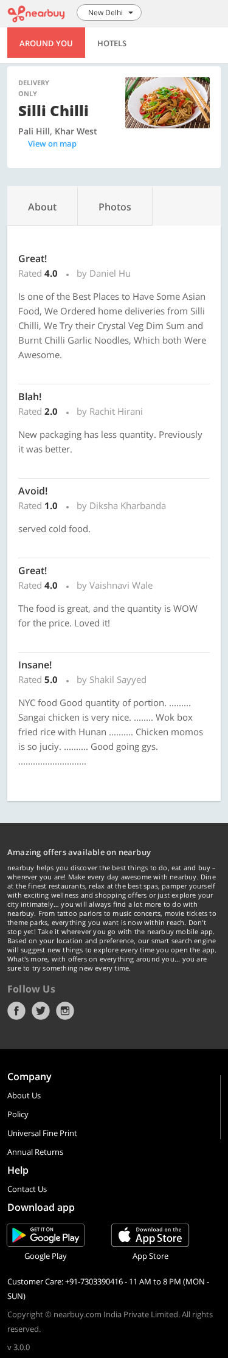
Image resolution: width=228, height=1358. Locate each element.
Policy (18, 1114)
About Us (24, 1095)
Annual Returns (35, 1151)
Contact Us (27, 1188)
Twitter (41, 1011)
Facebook (16, 1011)
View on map (52, 143)
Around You (46, 43)
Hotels (111, 43)
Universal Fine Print (42, 1133)
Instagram (65, 1011)
